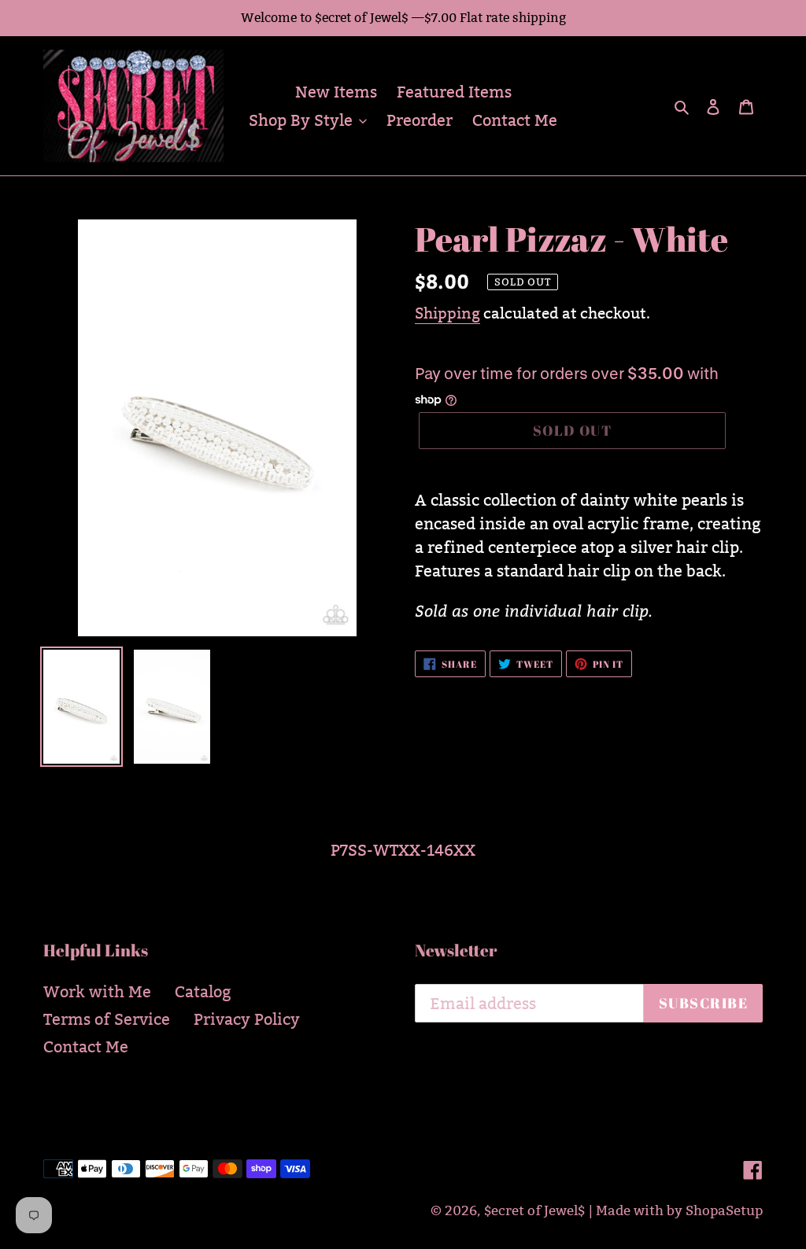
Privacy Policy (247, 1019)
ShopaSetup (724, 1211)
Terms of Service (106, 1019)
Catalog (203, 991)
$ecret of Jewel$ (534, 1211)
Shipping (447, 313)
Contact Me (85, 1046)
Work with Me (97, 991)
